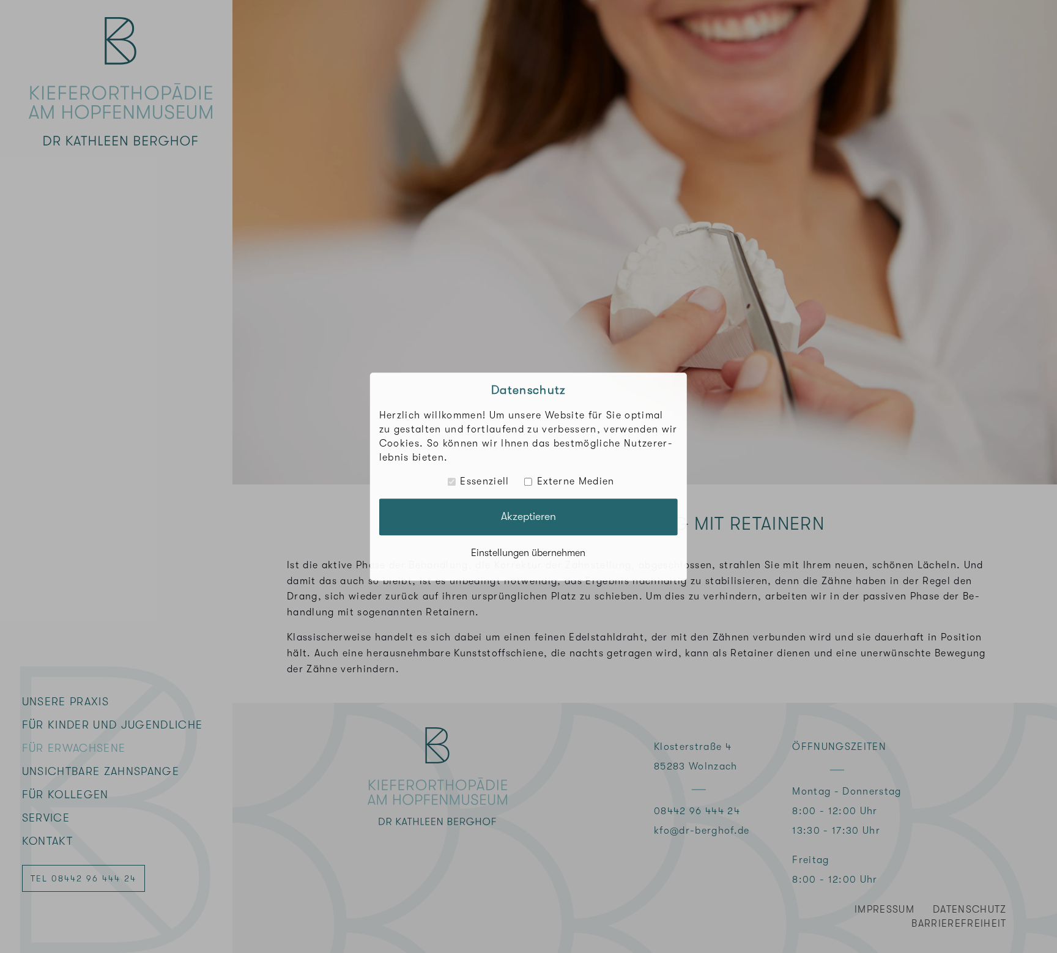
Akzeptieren (528, 516)
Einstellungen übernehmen (528, 552)
